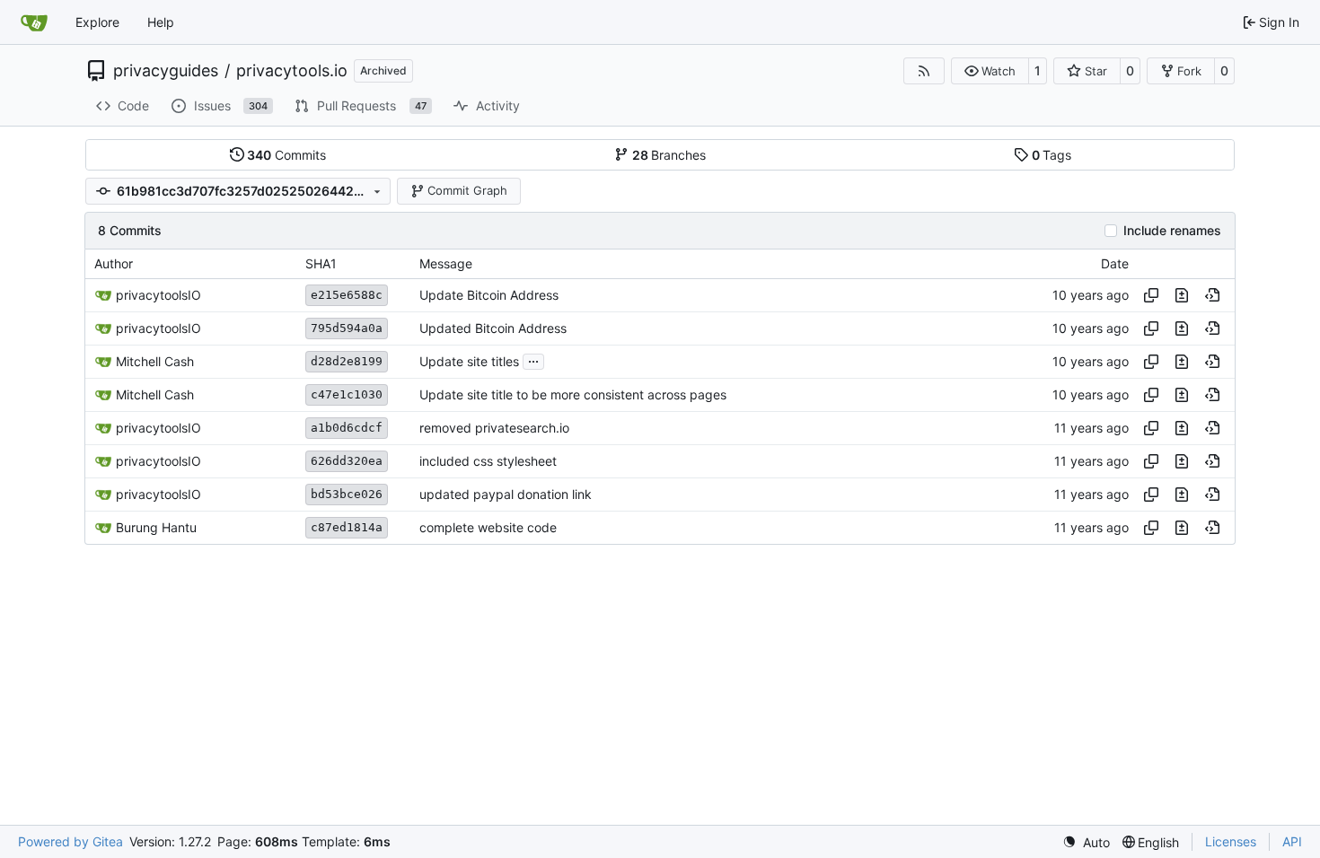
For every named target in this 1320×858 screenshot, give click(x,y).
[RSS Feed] (924, 70)
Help (160, 22)
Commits (286, 154)
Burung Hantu (156, 527)
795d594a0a (347, 328)
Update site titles (469, 361)
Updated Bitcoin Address (493, 328)
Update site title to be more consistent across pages (572, 394)
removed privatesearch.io (494, 427)
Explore (97, 22)
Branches (669, 154)
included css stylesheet (488, 460)
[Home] (34, 22)
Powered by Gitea (70, 841)
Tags (1052, 154)
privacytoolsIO (158, 294)
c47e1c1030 (347, 394)
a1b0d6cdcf (347, 427)
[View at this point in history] (1212, 295)
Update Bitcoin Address (489, 294)
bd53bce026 (347, 494)
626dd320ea (347, 461)
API (1292, 841)
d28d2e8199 (347, 361)
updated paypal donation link (505, 494)
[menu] (1086, 842)
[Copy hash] (1151, 295)
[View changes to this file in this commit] (1181, 295)
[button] (990, 70)
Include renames (1172, 230)
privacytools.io (292, 71)
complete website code (488, 527)
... (533, 359)
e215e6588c (347, 295)
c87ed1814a (347, 527)
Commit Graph (467, 190)
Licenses (1230, 841)
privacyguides (165, 71)
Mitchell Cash (155, 361)
